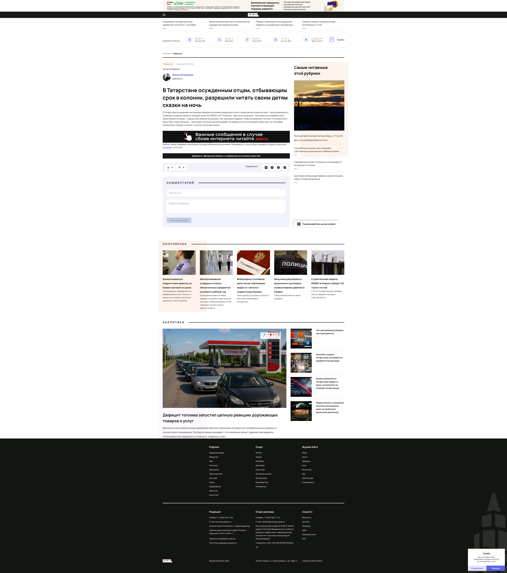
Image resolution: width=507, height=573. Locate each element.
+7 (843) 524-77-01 (272, 517)
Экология (213, 490)
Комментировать (179, 220)
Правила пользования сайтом (222, 538)
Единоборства (262, 482)
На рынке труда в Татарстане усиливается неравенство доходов (329, 357)
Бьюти (305, 457)
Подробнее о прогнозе (171, 41)
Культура (213, 478)
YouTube (305, 521)
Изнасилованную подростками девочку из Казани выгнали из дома (177, 283)
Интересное (261, 486)
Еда (303, 474)
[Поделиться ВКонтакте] (266, 167)
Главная (166, 53)
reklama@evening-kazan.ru (273, 521)
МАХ (304, 538)
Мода (304, 452)
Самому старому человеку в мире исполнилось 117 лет (318, 23)
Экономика (214, 469)
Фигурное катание (264, 474)
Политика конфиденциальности (223, 543)
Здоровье (306, 461)
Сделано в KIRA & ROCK (312, 561)
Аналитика (174, 322)
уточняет (168, 147)
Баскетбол (260, 465)
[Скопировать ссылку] (285, 167)
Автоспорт (260, 469)
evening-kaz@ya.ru (223, 521)
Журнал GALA (310, 447)
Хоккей (259, 457)
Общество (177, 53)
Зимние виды (261, 478)
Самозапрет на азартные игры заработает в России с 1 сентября (179, 23)
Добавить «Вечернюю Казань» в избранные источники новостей (226, 155)
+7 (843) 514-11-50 (225, 517)
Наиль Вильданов (182, 74)
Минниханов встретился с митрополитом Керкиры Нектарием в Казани (229, 23)
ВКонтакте (306, 517)
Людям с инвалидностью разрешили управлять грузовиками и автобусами (274, 23)
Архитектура (307, 478)
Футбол (259, 452)
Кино (304, 465)
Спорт (259, 447)
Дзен (304, 530)
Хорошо (496, 568)
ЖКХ (211, 461)
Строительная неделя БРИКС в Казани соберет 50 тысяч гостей (327, 283)
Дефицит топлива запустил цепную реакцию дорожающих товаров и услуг (220, 417)
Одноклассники (309, 534)
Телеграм (306, 526)
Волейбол (260, 461)
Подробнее (477, 568)
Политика (213, 465)
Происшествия (215, 474)
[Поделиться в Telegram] (278, 167)
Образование (215, 486)
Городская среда (216, 452)
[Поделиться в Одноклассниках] (272, 167)
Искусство (306, 469)
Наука (211, 482)
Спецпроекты (308, 482)
